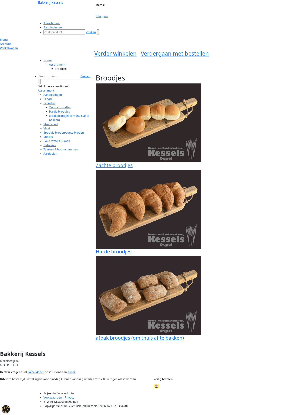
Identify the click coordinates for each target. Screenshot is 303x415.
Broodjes (49, 103)
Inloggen (102, 16)
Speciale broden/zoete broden (63, 132)
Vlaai (46, 128)
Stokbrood (50, 124)
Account (5, 44)
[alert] (6, 409)
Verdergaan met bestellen (175, 53)
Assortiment (57, 64)
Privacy (69, 397)
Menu (4, 40)
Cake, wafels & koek (56, 141)
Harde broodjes (59, 111)
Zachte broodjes (60, 107)
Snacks (48, 137)
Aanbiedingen (52, 95)
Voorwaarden (52, 397)
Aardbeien (50, 154)
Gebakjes (49, 145)
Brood (47, 99)
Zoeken (91, 32)
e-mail (72, 372)
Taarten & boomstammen (60, 149)
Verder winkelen (115, 53)
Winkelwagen (9, 48)
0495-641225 (36, 372)
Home (47, 60)
